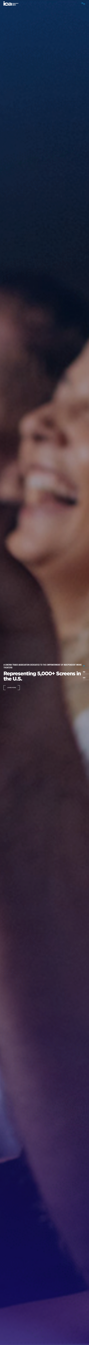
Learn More (11, 687)
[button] (86, 666)
